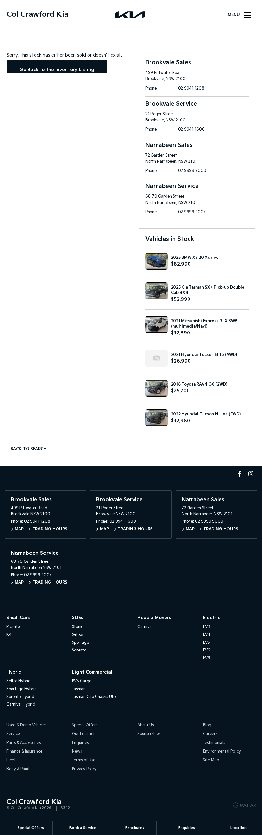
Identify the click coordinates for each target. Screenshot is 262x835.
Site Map (211, 760)
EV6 (206, 650)
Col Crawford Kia (37, 14)
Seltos (77, 634)
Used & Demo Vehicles (26, 725)
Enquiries (80, 743)
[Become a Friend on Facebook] (239, 474)
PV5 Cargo (81, 681)
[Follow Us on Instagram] (251, 474)
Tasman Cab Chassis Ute (94, 696)
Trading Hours (49, 529)
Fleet (11, 760)
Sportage (80, 642)
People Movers (154, 617)
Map (19, 529)
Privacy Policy (84, 769)
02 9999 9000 (192, 170)
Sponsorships (148, 734)
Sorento (79, 650)
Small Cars (18, 617)
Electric (211, 617)
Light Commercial (92, 672)
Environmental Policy (222, 751)
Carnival (145, 627)
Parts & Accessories (23, 743)
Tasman (79, 689)
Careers (210, 734)
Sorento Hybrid (20, 696)
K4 (9, 634)
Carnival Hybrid (20, 704)
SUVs (77, 617)
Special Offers (84, 725)
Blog (207, 725)
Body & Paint (18, 769)
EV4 (206, 634)
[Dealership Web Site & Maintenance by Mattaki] (245, 805)
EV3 (206, 627)
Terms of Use (83, 760)
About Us (145, 725)
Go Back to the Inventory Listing (56, 69)
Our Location (84, 734)
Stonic (77, 627)
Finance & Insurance (24, 751)
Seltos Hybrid (18, 681)
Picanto (13, 627)
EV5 (206, 642)
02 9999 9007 (192, 212)
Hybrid (14, 672)
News (77, 751)
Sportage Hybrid (21, 689)
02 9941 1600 (191, 129)
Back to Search (29, 449)
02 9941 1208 (191, 88)
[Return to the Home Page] (12, 804)
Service (13, 734)
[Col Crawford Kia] (131, 14)
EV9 (206, 658)
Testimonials (214, 743)
